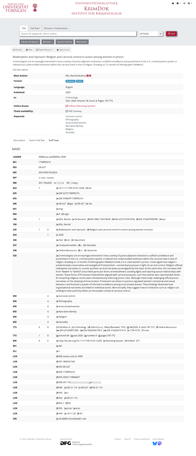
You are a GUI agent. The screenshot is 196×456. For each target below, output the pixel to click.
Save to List (64, 50)
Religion (70, 129)
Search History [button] (64, 41)
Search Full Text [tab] (37, 140)
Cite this (18, 50)
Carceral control (74, 116)
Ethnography (72, 119)
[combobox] (78, 33)
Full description (20, 69)
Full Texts (35, 28)
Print (30, 50)
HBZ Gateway (75, 111)
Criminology (72, 97)
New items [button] (82, 41)
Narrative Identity (74, 125)
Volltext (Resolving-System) (81, 105)
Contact (117, 439)
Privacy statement (142, 439)
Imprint (127, 439)
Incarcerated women (76, 122)
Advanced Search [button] (30, 41)
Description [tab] (19, 140)
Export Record (44, 50)
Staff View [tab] (54, 140)
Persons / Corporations (56, 28)
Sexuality (70, 132)
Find (172, 33)
